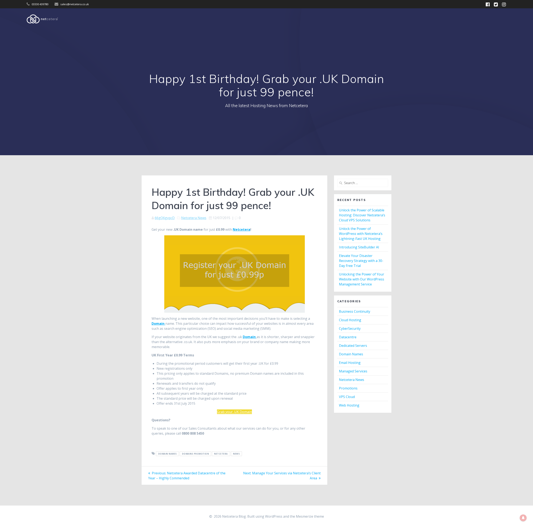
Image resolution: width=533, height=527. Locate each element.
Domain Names (167, 453)
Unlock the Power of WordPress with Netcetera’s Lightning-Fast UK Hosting (360, 233)
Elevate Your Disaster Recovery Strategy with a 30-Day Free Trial (361, 260)
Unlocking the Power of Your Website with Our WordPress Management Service (361, 279)
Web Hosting (349, 405)
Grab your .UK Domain (234, 411)
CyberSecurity (350, 328)
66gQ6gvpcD (165, 218)
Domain (158, 323)
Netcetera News (193, 218)
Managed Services (353, 371)
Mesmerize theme (310, 516)
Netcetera (241, 229)
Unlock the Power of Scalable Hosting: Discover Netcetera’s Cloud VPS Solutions (362, 215)
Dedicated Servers (353, 345)
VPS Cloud (347, 396)
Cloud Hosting (350, 320)
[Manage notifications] (523, 518)
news (236, 453)
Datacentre (347, 337)
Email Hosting (350, 362)
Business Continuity (354, 311)
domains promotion (195, 453)
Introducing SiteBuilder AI (359, 247)
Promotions (348, 388)
